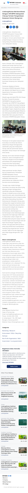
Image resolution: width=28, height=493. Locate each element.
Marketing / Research (8, 331)
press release (4, 7)
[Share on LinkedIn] (14, 27)
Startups (4, 336)
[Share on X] (7, 27)
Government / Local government (12, 341)
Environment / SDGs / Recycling (11, 333)
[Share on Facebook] (10, 27)
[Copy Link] (17, 27)
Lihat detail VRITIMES (8, 362)
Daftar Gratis (14, 366)
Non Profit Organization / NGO (11, 338)
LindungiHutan (7, 21)
